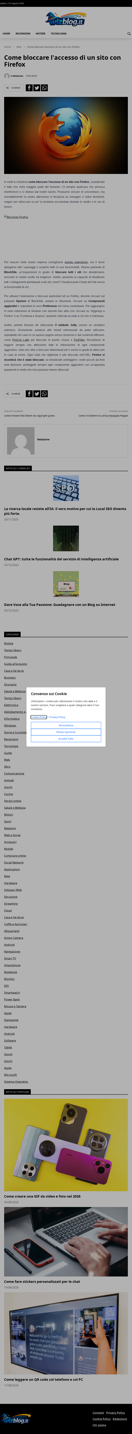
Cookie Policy (39, 717)
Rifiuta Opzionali (65, 732)
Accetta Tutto (65, 738)
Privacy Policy (57, 717)
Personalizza (66, 725)
